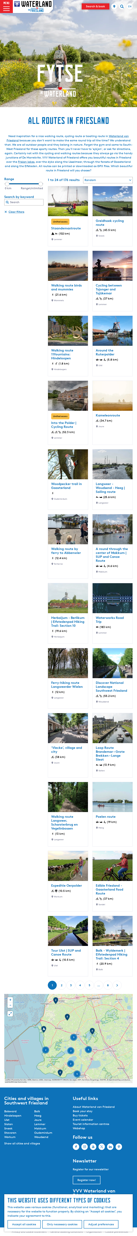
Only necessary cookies (62, 1224)
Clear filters (16, 211)
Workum (10, 1137)
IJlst (6, 1120)
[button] (67, 1018)
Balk (37, 1111)
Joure (38, 1120)
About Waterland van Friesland (94, 1107)
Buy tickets (80, 1115)
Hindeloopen (12, 1115)
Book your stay (82, 1111)
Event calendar (83, 1119)
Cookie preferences (116, 1231)
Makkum (40, 1128)
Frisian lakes (26, 162)
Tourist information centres (91, 1124)
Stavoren (10, 1132)
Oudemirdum (43, 1132)
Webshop (79, 1128)
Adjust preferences (101, 1224)
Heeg (37, 1115)
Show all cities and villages (22, 1143)
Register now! (86, 1180)
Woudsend (41, 1137)
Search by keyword (19, 197)
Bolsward (10, 1111)
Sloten (8, 1124)
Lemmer (39, 1124)
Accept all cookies (24, 1224)
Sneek (8, 1128)
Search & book (95, 6)
